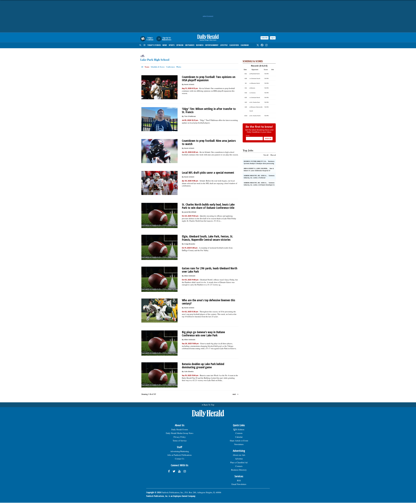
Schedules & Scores (158, 67)
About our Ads (239, 455)
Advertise (239, 458)
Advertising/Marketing (179, 451)
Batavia (253, 88)
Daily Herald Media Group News (179, 433)
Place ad (273, 155)
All (142, 67)
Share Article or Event (239, 440)
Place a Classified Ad (239, 462)
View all (265, 155)
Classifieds (234, 45)
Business (199, 45)
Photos (178, 67)
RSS (239, 480)
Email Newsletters (239, 484)
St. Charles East (255, 102)
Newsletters (239, 444)
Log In (273, 38)
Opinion (179, 45)
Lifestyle (224, 45)
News (164, 45)
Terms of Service (180, 440)
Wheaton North (255, 83)
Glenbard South (255, 78)
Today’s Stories (154, 45)
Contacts (238, 466)
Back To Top (209, 404)
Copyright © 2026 (153, 492)
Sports (172, 45)
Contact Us (179, 458)
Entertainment (211, 45)
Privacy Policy (180, 437)
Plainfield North (255, 73)
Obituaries (189, 45)
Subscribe (264, 38)
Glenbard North (255, 97)
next (234, 394)
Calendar (245, 45)
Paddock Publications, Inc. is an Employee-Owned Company (170, 496)
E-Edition (240, 429)
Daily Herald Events (179, 429)
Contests (238, 433)
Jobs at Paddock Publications (179, 455)
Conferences (170, 67)
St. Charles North (256, 115)
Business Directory (239, 469)
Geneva (253, 92)
